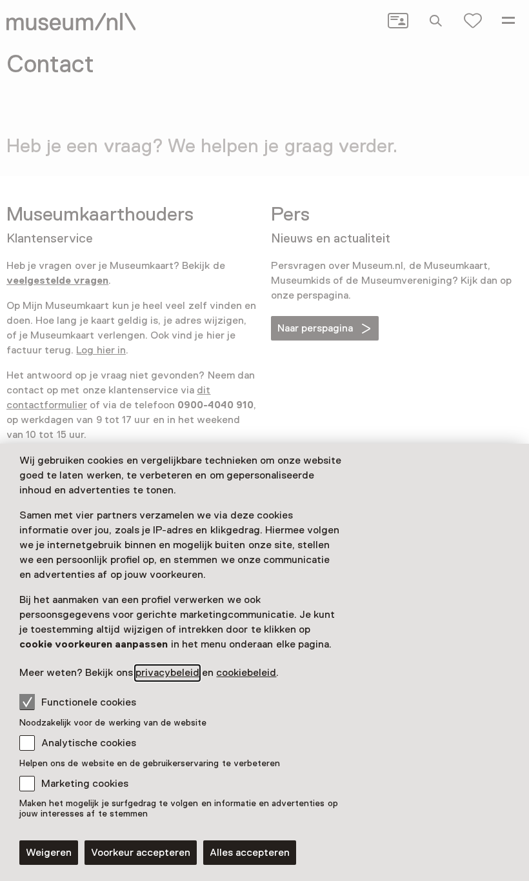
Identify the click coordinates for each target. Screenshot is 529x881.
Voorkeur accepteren (140, 852)
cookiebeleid (246, 672)
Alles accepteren (250, 852)
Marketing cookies (84, 783)
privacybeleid (167, 672)
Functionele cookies (88, 702)
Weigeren (49, 852)
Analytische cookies (88, 743)
